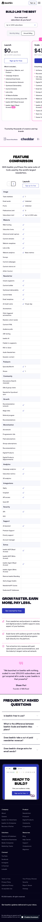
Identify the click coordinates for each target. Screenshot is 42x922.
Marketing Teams (7, 846)
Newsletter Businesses (9, 839)
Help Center (27, 839)
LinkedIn (4, 869)
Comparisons (27, 846)
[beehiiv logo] (7, 3)
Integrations (27, 826)
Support (25, 843)
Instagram (5, 862)
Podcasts (26, 816)
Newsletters (27, 813)
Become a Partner (8, 826)
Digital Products (28, 820)
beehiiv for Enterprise (9, 823)
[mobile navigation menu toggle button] (39, 3)
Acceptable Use (7, 888)
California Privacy (7, 885)
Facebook (5, 859)
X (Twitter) (5, 866)
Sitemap (25, 888)
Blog (24, 836)
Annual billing (28, 33)
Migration (26, 849)
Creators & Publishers (9, 836)
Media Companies (7, 843)
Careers (4, 816)
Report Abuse (27, 885)
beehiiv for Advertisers (9, 820)
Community (26, 823)
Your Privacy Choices (30, 879)
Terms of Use (6, 879)
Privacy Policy (6, 882)
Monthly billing (14, 33)
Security (25, 882)
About (4, 813)
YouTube (4, 856)
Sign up (32, 3)
